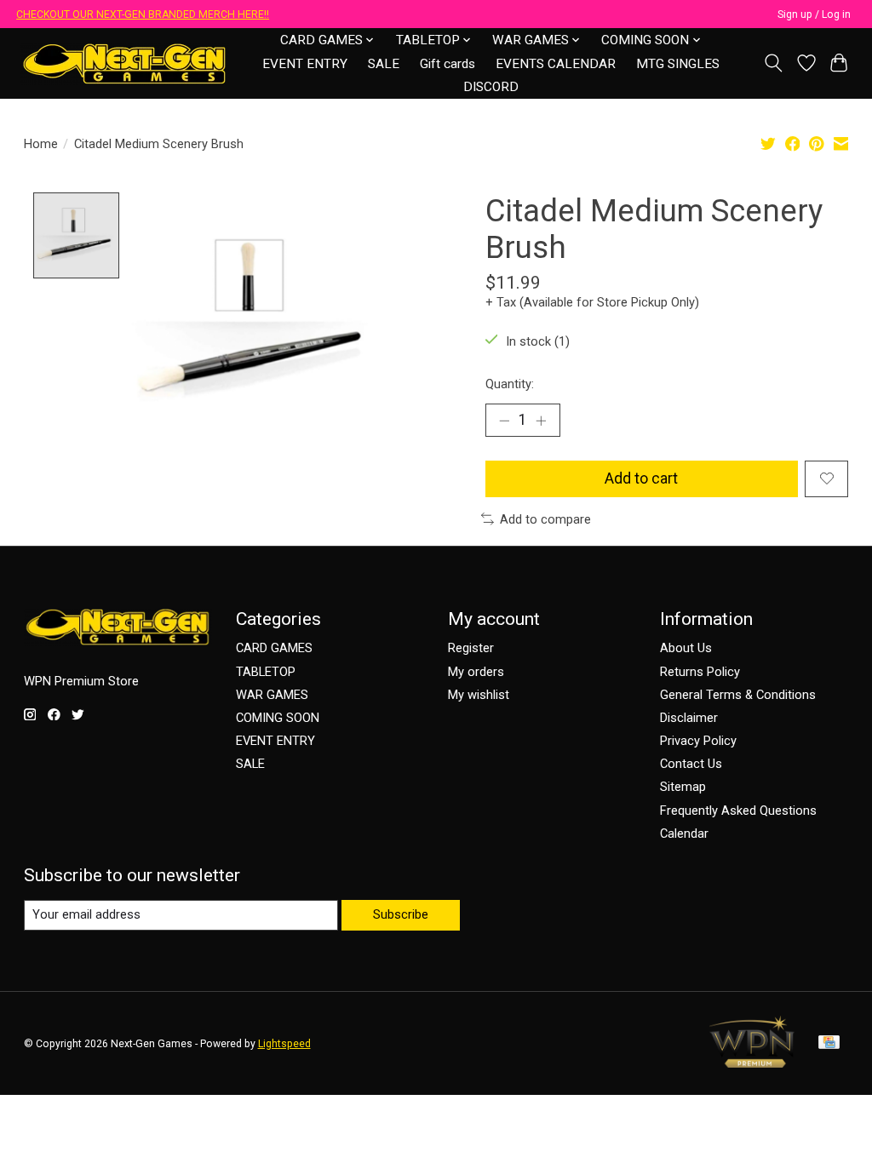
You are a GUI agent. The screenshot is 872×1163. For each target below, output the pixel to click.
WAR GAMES (272, 694)
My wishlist (478, 694)
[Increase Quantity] (541, 421)
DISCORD (491, 87)
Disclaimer (689, 717)
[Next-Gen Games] (124, 63)
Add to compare (545, 519)
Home (41, 144)
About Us (686, 648)
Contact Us (691, 763)
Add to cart (641, 478)
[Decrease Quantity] (504, 421)
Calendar (684, 833)
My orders (476, 671)
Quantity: (509, 384)
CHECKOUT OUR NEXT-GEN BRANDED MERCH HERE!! (142, 14)
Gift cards (447, 64)
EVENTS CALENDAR (556, 64)
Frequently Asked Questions (738, 810)
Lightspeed (284, 1044)
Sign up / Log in (814, 14)
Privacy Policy (698, 740)
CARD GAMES (274, 648)
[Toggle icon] (772, 63)
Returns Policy (700, 671)
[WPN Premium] (752, 1062)
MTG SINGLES (678, 64)
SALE (383, 64)
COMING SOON (277, 717)
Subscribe (400, 914)
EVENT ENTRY (304, 64)
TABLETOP (265, 671)
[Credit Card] (829, 1043)
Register (471, 648)
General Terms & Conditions (738, 694)
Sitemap (683, 786)
